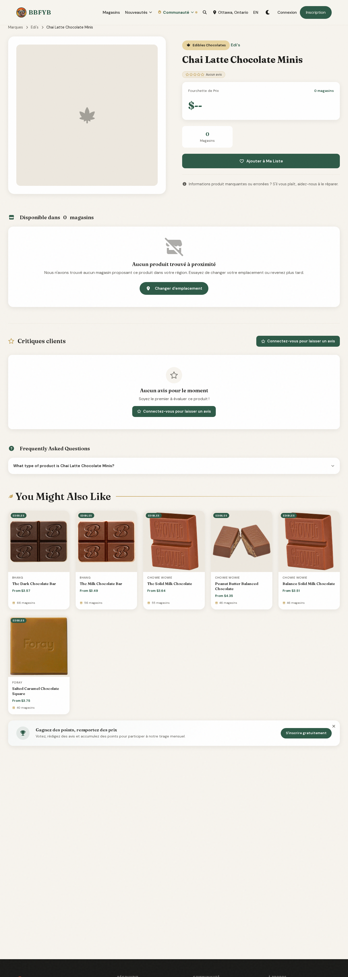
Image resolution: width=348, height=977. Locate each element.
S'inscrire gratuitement (306, 733)
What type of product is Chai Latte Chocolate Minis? (63, 465)
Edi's (34, 27)
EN (255, 12)
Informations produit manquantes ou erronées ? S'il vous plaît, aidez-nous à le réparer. (263, 184)
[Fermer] (333, 726)
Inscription (316, 12)
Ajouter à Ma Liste (264, 161)
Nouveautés (136, 12)
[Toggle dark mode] (267, 12)
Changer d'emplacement (178, 288)
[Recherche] (204, 12)
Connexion (287, 12)
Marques (15, 27)
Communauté (176, 12)
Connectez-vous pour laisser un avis (301, 341)
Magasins (111, 12)
